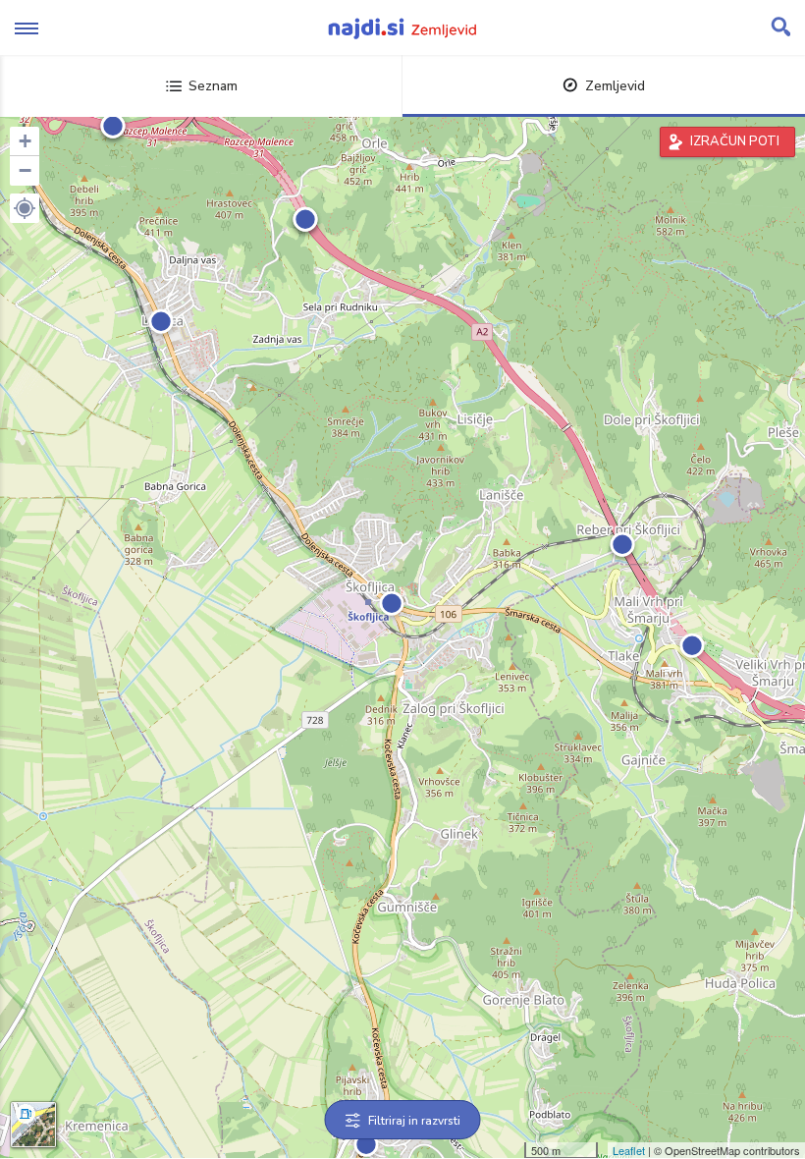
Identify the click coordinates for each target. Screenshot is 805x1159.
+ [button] (25, 141)
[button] (24, 208)
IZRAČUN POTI (734, 141)
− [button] (25, 170)
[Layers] (33, 1124)
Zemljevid (615, 86)
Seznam (213, 86)
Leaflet (629, 1150)
